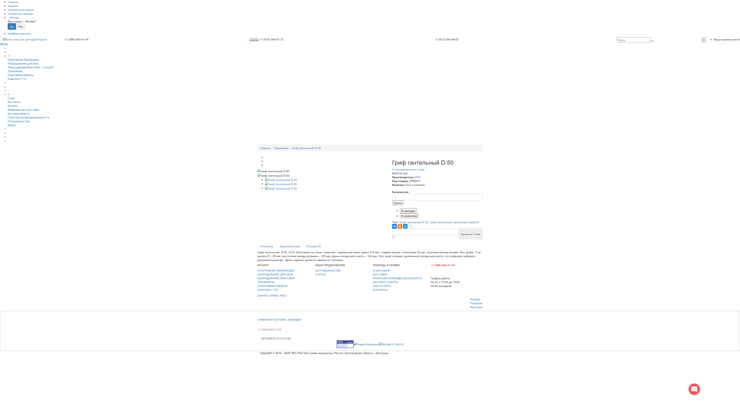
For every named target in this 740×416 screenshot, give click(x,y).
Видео (12, 125)
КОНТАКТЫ (380, 290)
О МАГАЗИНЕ (381, 270)
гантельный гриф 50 (466, 222)
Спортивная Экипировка (23, 59)
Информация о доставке (24, 109)
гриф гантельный (441, 222)
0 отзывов (398, 169)
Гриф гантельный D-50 (306, 148)
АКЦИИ (12, 140)
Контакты (14, 102)
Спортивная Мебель (21, 75)
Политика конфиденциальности (28, 117)
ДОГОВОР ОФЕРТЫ (385, 282)
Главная (265, 148)
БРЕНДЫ (13, 86)
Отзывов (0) (313, 246)
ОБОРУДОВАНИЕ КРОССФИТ (276, 278)
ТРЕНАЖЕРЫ (265, 282)
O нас (11, 98)
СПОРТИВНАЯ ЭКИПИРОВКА (276, 270)
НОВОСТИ (14, 132)
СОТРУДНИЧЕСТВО (328, 270)
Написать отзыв (414, 169)
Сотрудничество (18, 121)
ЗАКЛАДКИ (294, 319)
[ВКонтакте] (394, 226)
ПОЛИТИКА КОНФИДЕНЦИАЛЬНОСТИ (397, 278)
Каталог (13, 105)
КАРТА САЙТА (382, 286)
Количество (400, 192)
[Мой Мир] (405, 226)
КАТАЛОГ (17, 55)
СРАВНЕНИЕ (265, 319)
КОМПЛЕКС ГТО (267, 290)
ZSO (417, 177)
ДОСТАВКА (380, 274)
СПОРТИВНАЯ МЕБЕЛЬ (272, 286)
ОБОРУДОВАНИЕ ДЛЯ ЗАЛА (275, 274)
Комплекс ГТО (17, 79)
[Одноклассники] (400, 226)
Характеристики (290, 246)
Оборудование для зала (23, 63)
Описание (266, 246)
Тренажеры (15, 71)
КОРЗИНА (280, 319)
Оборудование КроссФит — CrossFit (31, 67)
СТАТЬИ (320, 274)
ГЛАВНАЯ (13, 48)
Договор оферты (18, 113)
